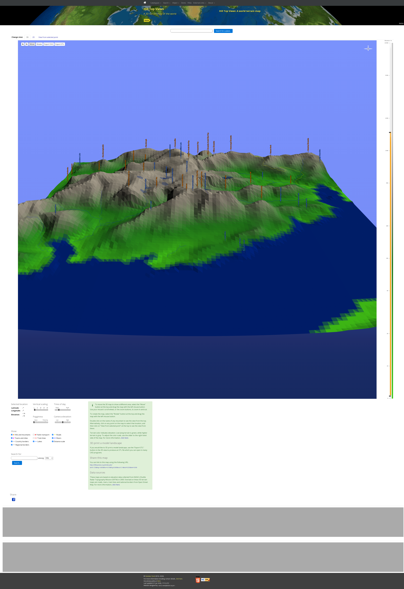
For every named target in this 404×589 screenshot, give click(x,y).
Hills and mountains (22, 435)
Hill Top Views (154, 9)
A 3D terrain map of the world (160, 13)
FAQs (190, 3)
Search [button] (166, 3)
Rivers (58, 438)
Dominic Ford (150, 576)
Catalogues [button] (155, 3)
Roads (58, 435)
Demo (183, 3)
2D (33, 37)
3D (27, 37)
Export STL (59, 44)
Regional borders (22, 445)
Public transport (43, 435)
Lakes (39, 441)
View (48, 37)
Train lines (41, 438)
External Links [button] (199, 3)
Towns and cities (21, 438)
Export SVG (48, 44)
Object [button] (175, 3)
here (159, 581)
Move (32, 44)
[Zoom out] (27, 44)
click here (124, 438)
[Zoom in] (23, 44)
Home (147, 20)
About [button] (210, 3)
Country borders (22, 441)
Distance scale (59, 441)
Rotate (39, 44)
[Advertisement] (203, 522)
